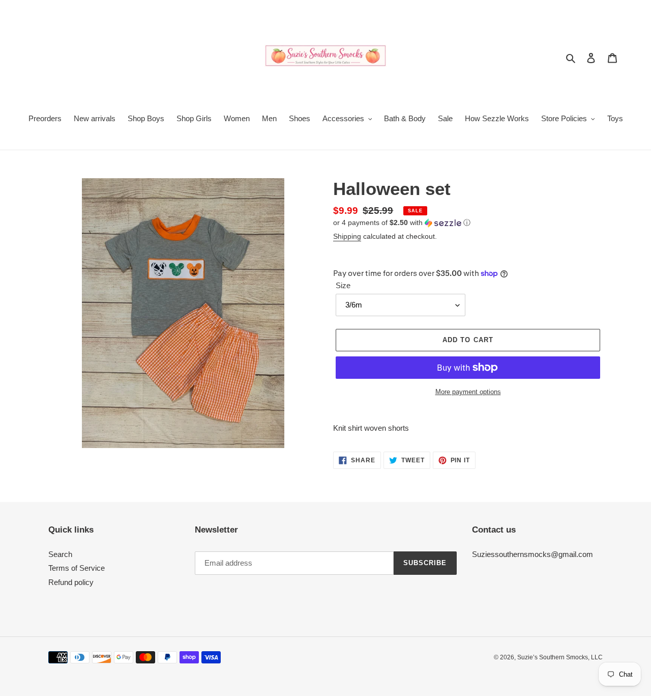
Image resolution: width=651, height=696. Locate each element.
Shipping (347, 236)
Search (60, 554)
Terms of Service (76, 568)
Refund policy (71, 582)
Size (343, 285)
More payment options (468, 392)
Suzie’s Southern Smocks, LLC (560, 657)
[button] (401, 223)
